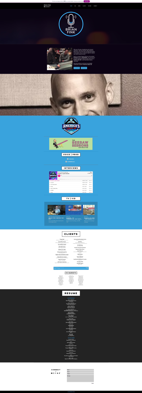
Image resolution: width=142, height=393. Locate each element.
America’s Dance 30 (87, 64)
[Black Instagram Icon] (53, 373)
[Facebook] (49, 6)
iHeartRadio (84, 57)
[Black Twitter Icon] (57, 373)
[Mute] (86, 267)
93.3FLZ (75, 59)
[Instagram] (45, 6)
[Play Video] (56, 210)
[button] (71, 234)
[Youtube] (44, 6)
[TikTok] (48, 6)
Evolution (76, 57)
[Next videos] (96, 210)
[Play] (67, 159)
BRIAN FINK (72, 391)
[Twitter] (47, 6)
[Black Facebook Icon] (55, 373)
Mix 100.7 (80, 59)
